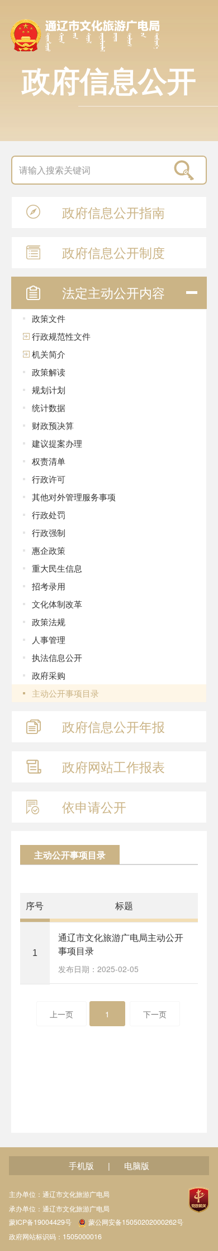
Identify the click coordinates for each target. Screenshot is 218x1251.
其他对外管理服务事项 (74, 497)
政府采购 (48, 675)
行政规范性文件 (61, 336)
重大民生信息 (57, 568)
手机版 (81, 1165)
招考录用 (48, 586)
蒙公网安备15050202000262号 (135, 1223)
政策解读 (48, 372)
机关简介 (48, 354)
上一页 (61, 1014)
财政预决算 (53, 425)
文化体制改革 (57, 604)
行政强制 (48, 532)
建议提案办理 (57, 443)
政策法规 (48, 621)
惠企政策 (48, 550)
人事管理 (48, 639)
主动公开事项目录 (65, 693)
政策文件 (48, 318)
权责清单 (48, 461)
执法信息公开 (57, 657)
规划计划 (48, 389)
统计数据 (48, 407)
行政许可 (48, 479)
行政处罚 (48, 514)
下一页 (155, 1014)
